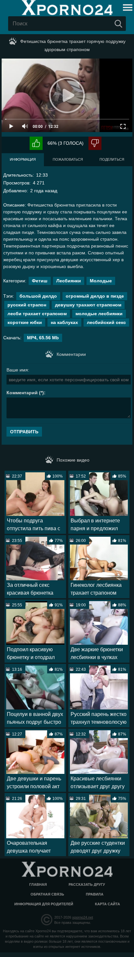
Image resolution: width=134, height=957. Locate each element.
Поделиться (112, 159)
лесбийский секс (106, 322)
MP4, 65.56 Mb (43, 337)
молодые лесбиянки (99, 313)
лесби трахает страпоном (37, 313)
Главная (38, 884)
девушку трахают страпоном (88, 304)
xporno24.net (82, 917)
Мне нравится (36, 143)
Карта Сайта (107, 904)
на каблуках (64, 322)
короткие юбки (24, 322)
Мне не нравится (94, 143)
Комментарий (22, 392)
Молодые (101, 280)
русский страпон (26, 304)
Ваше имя (17, 369)
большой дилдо (38, 296)
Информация (23, 159)
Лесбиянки (68, 280)
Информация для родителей (43, 904)
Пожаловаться (68, 159)
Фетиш (39, 280)
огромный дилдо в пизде (95, 296)
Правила (94, 894)
